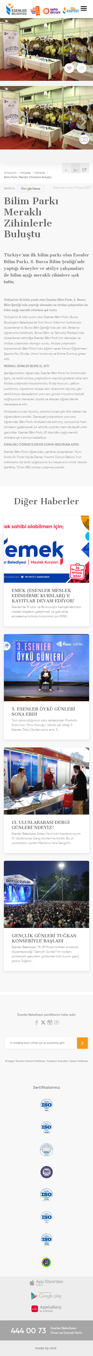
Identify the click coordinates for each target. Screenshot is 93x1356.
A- (66, 170)
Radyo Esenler (71, 11)
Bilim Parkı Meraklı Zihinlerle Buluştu (27, 177)
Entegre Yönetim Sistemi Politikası (25, 1061)
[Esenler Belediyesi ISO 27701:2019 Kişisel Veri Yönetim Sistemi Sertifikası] (46, 1172)
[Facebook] (36, 1023)
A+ (75, 170)
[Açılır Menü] (84, 9)
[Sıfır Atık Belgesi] (46, 1262)
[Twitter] (43, 1023)
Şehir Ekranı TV (51, 11)
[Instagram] (50, 1023)
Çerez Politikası (79, 1061)
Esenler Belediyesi (16, 9)
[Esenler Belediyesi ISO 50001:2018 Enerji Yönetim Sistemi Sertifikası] (46, 1240)
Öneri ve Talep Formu (35, 11)
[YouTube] (56, 1023)
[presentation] (9, 122)
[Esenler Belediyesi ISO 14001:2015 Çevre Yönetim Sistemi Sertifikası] (46, 1127)
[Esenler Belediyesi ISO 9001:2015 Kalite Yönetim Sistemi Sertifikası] (46, 1105)
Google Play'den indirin (46, 1295)
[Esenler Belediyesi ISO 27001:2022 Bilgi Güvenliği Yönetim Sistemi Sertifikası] (46, 1150)
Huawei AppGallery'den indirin (46, 1308)
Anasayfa (10, 173)
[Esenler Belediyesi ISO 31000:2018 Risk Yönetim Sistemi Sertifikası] (46, 1195)
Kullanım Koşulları (57, 1061)
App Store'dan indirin (46, 1282)
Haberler (25, 173)
